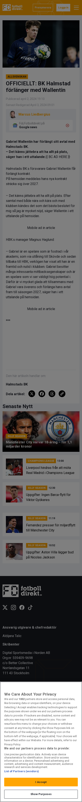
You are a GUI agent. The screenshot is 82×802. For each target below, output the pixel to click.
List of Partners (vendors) (21, 771)
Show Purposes (41, 794)
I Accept (40, 782)
